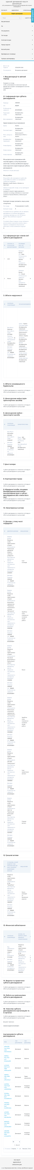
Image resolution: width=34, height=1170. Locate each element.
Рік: (2, 26)
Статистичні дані (27, 10)
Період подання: (5, 44)
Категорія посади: (6, 40)
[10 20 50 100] (16, 1141)
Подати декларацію (17, 13)
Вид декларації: (5, 21)
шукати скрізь (29, 18)
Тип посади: (4, 35)
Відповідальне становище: (8, 54)
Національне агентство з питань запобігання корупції (19, 1168)
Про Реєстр (4, 10)
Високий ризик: (5, 49)
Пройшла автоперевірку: (8, 58)
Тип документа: (5, 30)
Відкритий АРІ (15, 10)
